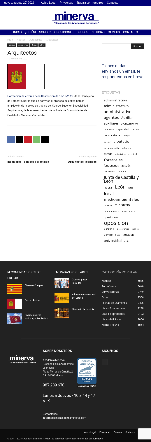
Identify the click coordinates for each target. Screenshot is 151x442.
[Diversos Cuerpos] (14, 289)
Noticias (98, 32)
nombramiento (111, 211)
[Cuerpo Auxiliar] (14, 304)
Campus (114, 32)
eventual (132, 154)
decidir (107, 142)
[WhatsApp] (36, 139)
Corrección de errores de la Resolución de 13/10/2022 (40, 96)
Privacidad (66, 2)
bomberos (109, 129)
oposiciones (111, 217)
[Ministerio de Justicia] (62, 313)
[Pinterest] (28, 139)
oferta (132, 211)
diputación (122, 141)
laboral (108, 187)
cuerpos (126, 135)
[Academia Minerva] (75, 18)
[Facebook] (144, 3)
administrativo (116, 106)
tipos (117, 235)
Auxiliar (127, 118)
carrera (135, 129)
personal (109, 228)
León (120, 187)
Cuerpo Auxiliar (32, 300)
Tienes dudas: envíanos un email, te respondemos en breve (122, 71)
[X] (19, 139)
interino (122, 171)
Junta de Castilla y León (121, 179)
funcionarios (111, 165)
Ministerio (122, 205)
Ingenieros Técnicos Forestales (28, 161)
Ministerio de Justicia (83, 309)
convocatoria (112, 135)
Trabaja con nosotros (90, 2)
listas (130, 188)
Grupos (82, 32)
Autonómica (35, 39)
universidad (113, 241)
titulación (128, 234)
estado (108, 154)
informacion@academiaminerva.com (64, 417)
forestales (113, 160)
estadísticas (120, 154)
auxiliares (111, 123)
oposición (116, 223)
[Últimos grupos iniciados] (62, 283)
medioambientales (121, 199)
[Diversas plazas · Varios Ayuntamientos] (14, 318)
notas (124, 211)
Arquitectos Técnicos (82, 161)
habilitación (109, 171)
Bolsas (33, 45)
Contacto (112, 2)
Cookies (118, 432)
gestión (126, 165)
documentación (112, 148)
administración (115, 100)
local (109, 194)
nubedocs (98, 438)
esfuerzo (126, 148)
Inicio (17, 32)
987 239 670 (53, 385)
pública (135, 229)
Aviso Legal (48, 2)
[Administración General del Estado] (62, 298)
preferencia (123, 229)
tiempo (108, 234)
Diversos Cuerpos (34, 285)
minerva (108, 205)
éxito (126, 241)
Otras (42, 45)
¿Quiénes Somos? (38, 32)
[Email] (45, 139)
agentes (111, 117)
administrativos (118, 112)
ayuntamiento (129, 123)
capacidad (123, 129)
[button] (146, 32)
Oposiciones (63, 32)
